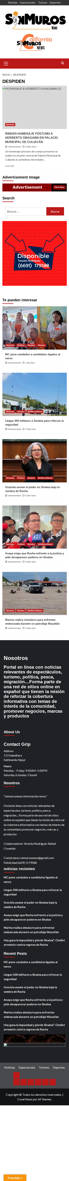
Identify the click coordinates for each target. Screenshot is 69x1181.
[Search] (62, 63)
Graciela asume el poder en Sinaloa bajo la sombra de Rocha (30, 905)
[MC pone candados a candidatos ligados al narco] (34, 327)
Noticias (13, 2)
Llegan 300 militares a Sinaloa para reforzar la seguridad (33, 892)
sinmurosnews (14, 147)
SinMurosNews (35, 411)
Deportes (55, 2)
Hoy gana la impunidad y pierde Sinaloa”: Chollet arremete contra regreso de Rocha (34, 942)
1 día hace (30, 363)
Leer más (9, 165)
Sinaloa (31, 345)
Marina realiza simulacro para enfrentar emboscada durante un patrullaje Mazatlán (31, 930)
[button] (6, 63)
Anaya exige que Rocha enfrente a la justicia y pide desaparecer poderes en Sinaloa (33, 917)
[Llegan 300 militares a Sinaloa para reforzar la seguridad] (34, 394)
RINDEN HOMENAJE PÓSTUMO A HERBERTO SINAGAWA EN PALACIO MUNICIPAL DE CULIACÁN (31, 138)
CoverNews (24, 1099)
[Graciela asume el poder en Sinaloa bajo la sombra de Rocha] (34, 460)
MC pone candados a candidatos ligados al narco (31, 879)
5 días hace (30, 429)
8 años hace (30, 147)
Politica (20, 345)
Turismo (42, 2)
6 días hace (30, 562)
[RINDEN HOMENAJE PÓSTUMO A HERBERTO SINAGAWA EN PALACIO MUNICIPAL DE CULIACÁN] (34, 107)
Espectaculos (28, 2)
